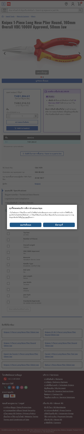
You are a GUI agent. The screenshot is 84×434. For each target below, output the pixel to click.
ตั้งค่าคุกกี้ (59, 225)
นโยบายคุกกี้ (25, 217)
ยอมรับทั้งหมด (25, 225)
